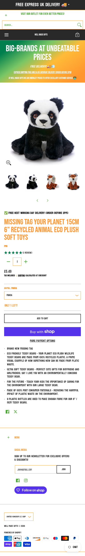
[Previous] (37, 200)
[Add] (25, 262)
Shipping (21, 275)
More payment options (42, 341)
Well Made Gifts (41, 34)
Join (64, 469)
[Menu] (6, 34)
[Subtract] (8, 262)
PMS (5, 246)
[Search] (79, 25)
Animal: (10, 288)
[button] (77, 34)
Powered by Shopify (12, 533)
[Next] (47, 200)
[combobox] (39, 25)
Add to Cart (42, 318)
